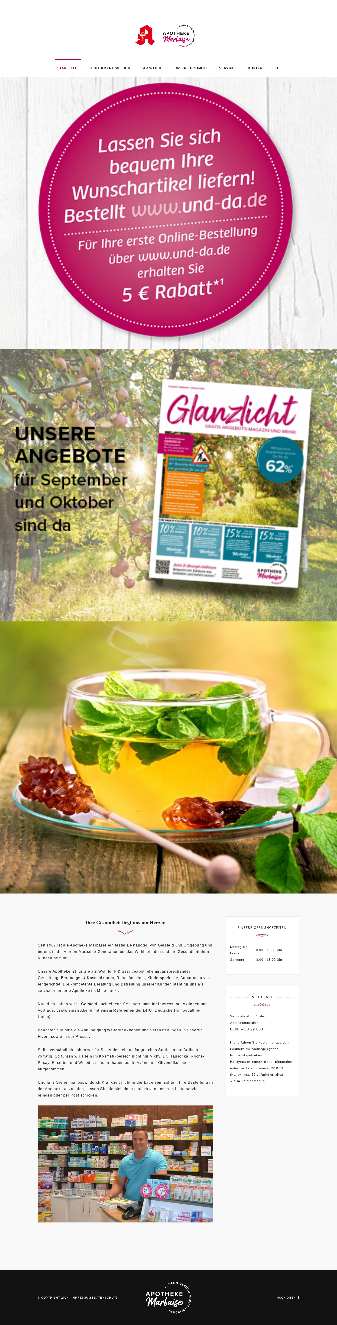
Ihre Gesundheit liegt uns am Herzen (169, 873)
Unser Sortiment (191, 68)
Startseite (68, 68)
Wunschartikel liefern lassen (168, 329)
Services (228, 68)
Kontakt (256, 68)
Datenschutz (106, 1297)
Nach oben (286, 1297)
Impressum (81, 1297)
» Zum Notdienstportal (248, 1081)
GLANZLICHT (152, 68)
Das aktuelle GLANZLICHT (168, 601)
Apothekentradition (110, 68)
